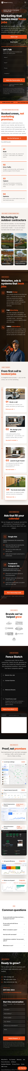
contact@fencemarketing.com (12, 996)
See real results (10, 469)
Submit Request (13, 1042)
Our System (12, 1063)
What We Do (4, 1063)
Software (13, 1065)
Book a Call (14, 37)
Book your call (9, 409)
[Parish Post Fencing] (9, 634)
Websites (19, 1063)
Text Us (23, 1068)
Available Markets (6, 1068)
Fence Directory (5, 1065)
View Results (14, 42)
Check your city (10, 497)
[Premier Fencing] (9, 628)
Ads (24, 1063)
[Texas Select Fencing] (19, 623)
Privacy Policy (7, 93)
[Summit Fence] (9, 623)
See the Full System (13, 138)
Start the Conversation (13, 80)
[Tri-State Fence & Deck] (19, 634)
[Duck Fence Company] (14, 639)
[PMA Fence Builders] (19, 628)
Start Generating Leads (14, 592)
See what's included (11, 440)
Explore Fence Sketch (9, 713)
